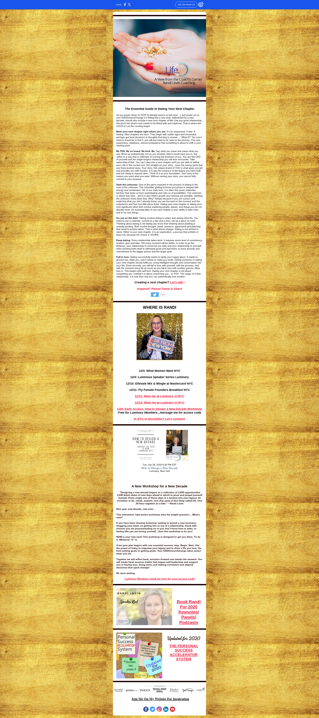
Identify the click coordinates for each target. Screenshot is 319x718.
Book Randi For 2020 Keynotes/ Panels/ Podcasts (189, 612)
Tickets (159, 477)
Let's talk (176, 282)
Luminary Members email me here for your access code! (160, 578)
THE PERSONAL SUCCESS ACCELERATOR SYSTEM (183, 652)
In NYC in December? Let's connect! (159, 419)
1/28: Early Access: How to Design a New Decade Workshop (159, 409)
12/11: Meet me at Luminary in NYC (159, 396)
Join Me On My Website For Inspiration (160, 698)
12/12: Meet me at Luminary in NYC (159, 402)
